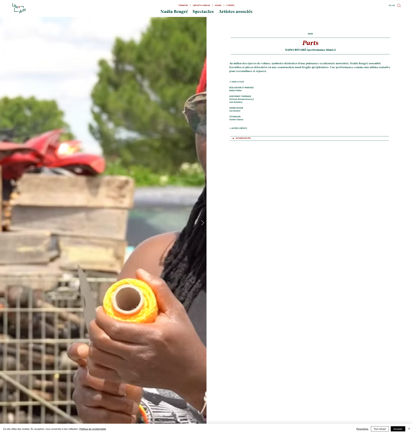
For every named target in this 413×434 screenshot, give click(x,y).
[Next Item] (202, 223)
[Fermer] (409, 428)
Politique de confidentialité (92, 428)
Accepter (398, 428)
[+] (252, 99)
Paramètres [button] (362, 428)
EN (394, 5)
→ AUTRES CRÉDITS (238, 128)
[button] (398, 5)
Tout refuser (380, 428)
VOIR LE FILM (238, 81)
